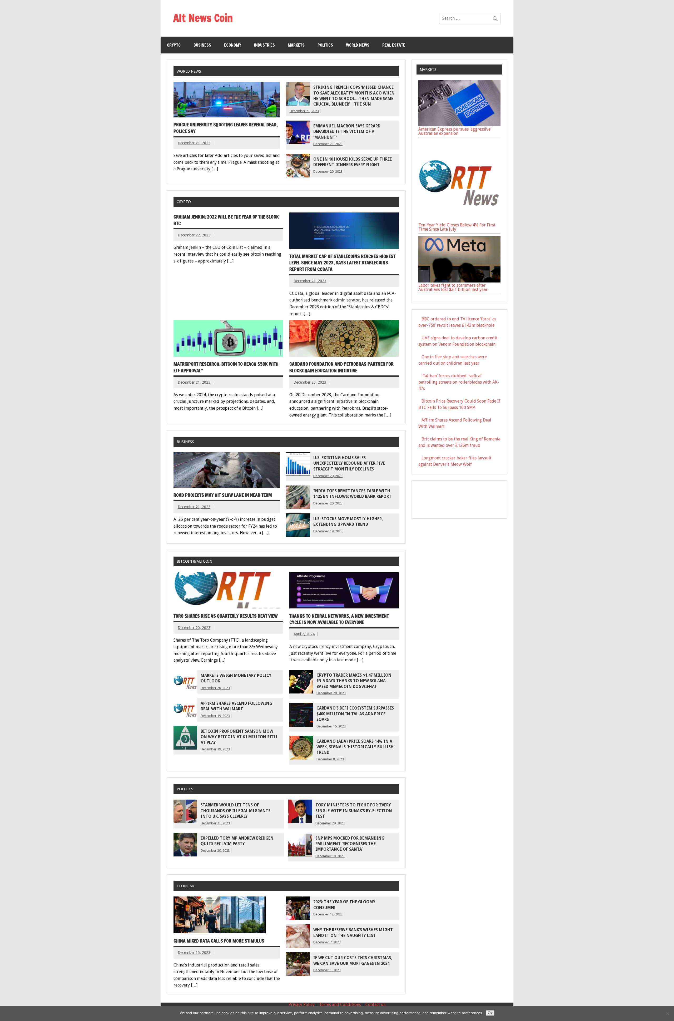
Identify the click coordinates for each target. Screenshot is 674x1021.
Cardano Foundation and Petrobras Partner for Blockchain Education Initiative (341, 367)
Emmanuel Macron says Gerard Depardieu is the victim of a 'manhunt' (346, 132)
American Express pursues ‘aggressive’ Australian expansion (454, 131)
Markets (296, 45)
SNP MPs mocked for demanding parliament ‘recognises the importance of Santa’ (349, 844)
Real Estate (393, 45)
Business (202, 45)
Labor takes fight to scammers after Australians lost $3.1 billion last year (453, 287)
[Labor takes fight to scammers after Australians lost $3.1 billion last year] (459, 281)
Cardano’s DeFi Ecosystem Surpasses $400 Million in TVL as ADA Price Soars (355, 714)
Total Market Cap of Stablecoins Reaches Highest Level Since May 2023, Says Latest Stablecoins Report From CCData (342, 262)
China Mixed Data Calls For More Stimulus (219, 941)
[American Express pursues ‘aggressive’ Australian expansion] (459, 124)
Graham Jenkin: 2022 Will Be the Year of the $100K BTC (226, 220)
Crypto (174, 45)
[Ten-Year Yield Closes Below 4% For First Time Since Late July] (459, 220)
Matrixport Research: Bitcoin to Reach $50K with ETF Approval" (226, 367)
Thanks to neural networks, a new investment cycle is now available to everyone (339, 619)
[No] (667, 1013)
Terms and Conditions (340, 1004)
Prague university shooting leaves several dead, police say (225, 128)
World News (357, 45)
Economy (232, 45)
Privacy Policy (302, 1004)
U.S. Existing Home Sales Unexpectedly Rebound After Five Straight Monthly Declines (349, 463)
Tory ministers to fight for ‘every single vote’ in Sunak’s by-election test (353, 811)
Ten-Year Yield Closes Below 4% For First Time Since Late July (456, 227)
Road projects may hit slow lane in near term (223, 495)
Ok (490, 1013)
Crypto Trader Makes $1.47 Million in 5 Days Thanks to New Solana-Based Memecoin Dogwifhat (353, 681)
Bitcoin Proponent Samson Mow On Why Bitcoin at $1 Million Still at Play (239, 737)
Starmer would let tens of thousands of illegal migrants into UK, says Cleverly (235, 811)
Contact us (375, 1004)
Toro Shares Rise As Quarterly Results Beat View (226, 616)
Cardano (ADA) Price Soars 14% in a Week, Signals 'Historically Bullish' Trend (355, 747)
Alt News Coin (203, 17)
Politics (325, 45)
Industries (264, 45)
